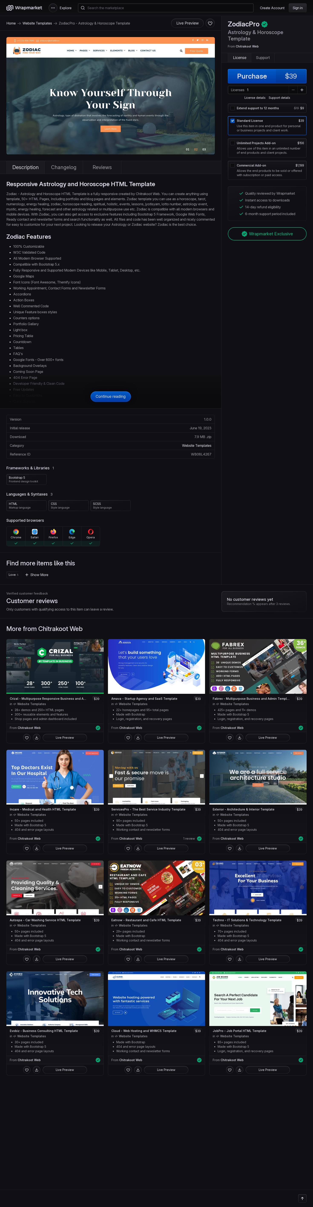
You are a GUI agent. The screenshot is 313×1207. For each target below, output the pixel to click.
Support (263, 57)
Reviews (102, 167)
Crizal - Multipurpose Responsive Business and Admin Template (49, 698)
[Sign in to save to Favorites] (210, 23)
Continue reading (111, 396)
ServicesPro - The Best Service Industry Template (148, 809)
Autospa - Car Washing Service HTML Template (45, 920)
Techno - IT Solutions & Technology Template (247, 920)
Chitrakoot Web (247, 46)
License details (255, 97)
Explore (66, 8)
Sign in (298, 8)
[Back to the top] (302, 1198)
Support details (279, 97)
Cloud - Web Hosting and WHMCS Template (144, 1031)
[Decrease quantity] (293, 90)
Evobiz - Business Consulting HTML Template (44, 1031)
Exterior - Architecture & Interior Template (243, 809)
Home (11, 23)
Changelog (63, 167)
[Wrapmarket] (24, 8)
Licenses (237, 90)
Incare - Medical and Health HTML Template (43, 809)
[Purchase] (36, 737)
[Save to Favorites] (27, 737)
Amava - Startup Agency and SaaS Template (144, 698)
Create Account (272, 8)
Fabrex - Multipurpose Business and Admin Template (252, 698)
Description (25, 167)
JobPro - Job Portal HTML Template (239, 1031)
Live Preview (187, 23)
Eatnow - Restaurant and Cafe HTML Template (146, 920)
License (239, 57)
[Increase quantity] (302, 90)
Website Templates (37, 23)
